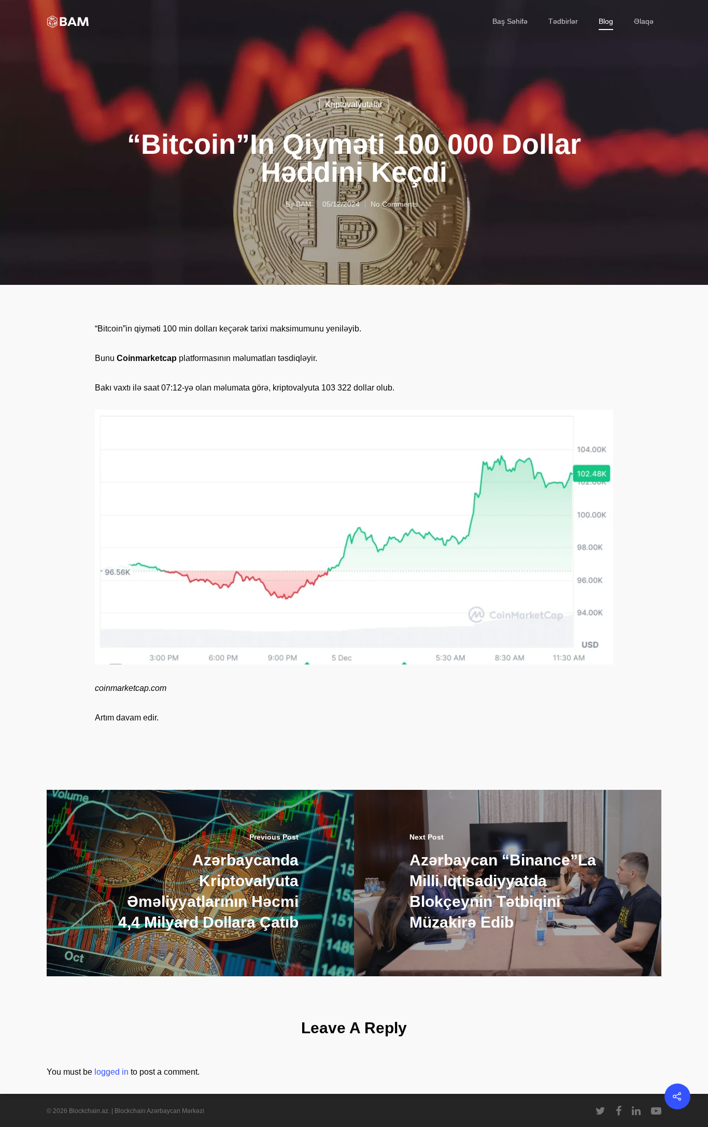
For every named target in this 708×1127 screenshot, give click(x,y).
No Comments (394, 204)
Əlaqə (644, 21)
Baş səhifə (510, 21)
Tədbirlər (563, 21)
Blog (606, 21)
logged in (111, 1071)
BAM (303, 204)
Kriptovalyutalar (354, 104)
